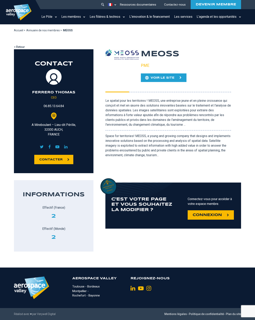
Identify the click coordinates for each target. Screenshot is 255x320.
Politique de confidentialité (206, 314)
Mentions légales (175, 314)
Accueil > (19, 30)
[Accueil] (18, 12)
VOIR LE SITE (163, 77)
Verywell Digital (46, 314)
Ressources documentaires (138, 4)
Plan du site (233, 314)
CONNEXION (207, 215)
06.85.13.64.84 (54, 106)
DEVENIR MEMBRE (216, 4)
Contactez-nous (175, 4)
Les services (183, 17)
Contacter (51, 159)
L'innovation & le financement (149, 17)
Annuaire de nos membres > (44, 30)
